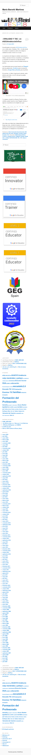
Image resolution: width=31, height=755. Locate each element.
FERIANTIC (23, 392)
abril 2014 (4, 530)
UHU (23, 411)
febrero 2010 (5, 602)
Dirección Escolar (20, 381)
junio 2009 (5, 616)
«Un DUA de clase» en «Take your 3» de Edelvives (15, 423)
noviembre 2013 (6, 536)
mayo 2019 (5, 478)
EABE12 (8, 383)
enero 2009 (5, 625)
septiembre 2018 (6, 490)
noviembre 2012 (6, 550)
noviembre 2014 (6, 523)
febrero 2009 (5, 623)
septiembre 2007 (6, 653)
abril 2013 (4, 543)
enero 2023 (5, 441)
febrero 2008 (5, 644)
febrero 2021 (5, 460)
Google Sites (11, 70)
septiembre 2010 (6, 590)
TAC (19, 138)
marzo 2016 (5, 510)
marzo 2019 (5, 481)
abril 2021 (4, 457)
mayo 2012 (5, 557)
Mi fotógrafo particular (8, 729)
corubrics (4, 136)
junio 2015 (5, 516)
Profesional (10, 28)
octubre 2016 (5, 507)
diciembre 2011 (6, 566)
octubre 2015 (5, 514)
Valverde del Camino (9, 413)
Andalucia (22, 375)
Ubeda (20, 411)
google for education (12, 405)
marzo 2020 (5, 467)
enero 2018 (5, 502)
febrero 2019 (5, 483)
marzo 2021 (5, 459)
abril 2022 (4, 446)
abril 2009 (4, 620)
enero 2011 (5, 583)
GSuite (24, 133)
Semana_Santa (22, 409)
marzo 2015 (5, 521)
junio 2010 (5, 595)
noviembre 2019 (6, 472)
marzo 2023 (5, 438)
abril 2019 (4, 479)
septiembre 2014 (6, 524)
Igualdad (5, 407)
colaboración (5, 380)
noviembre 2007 (6, 649)
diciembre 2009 (6, 606)
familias (17, 392)
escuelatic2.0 (19, 386)
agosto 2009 (5, 613)
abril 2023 (4, 436)
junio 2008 (5, 637)
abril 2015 (4, 519)
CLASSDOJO (26, 378)
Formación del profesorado (17, 132)
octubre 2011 (5, 569)
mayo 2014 (5, 528)
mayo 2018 (5, 495)
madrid (15, 407)
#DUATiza (8, 375)
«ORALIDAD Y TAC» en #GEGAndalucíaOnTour (12, 40)
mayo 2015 (5, 517)
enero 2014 (5, 533)
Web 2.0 (12, 415)
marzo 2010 (5, 601)
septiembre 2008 (6, 632)
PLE (8, 135)
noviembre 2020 (6, 465)
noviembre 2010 (6, 587)
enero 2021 (5, 462)
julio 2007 (4, 656)
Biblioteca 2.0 (5, 735)
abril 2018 (4, 497)
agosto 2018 (5, 491)
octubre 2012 (5, 552)
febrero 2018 (5, 500)
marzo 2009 (5, 621)
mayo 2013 (5, 542)
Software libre (6, 411)
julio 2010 (4, 594)
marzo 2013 (5, 545)
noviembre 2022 (6, 443)
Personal (4, 740)
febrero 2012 (5, 563)
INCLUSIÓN (10, 407)
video (22, 413)
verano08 (18, 413)
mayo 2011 (5, 576)
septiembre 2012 (6, 554)
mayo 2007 (5, 660)
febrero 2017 (5, 505)
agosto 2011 (5, 573)
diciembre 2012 (6, 549)
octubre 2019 (5, 474)
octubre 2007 (5, 651)
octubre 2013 (5, 538)
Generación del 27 (7, 738)
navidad (19, 407)
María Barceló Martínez (13, 9)
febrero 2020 (5, 469)
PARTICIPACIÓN (13, 138)
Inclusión (4, 135)
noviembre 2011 (6, 568)
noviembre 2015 (6, 512)
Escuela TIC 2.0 (8, 389)
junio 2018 (5, 493)
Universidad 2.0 (6, 742)
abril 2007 (4, 661)
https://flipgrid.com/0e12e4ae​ (11, 119)
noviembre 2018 (6, 486)
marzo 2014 (5, 531)
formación (5, 395)
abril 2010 (4, 599)
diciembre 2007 (6, 647)
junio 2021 (5, 453)
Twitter (16, 411)
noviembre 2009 (6, 608)
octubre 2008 (5, 630)
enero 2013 (5, 547)
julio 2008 (4, 635)
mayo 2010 (5, 597)
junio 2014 (5, 526)
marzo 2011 (5, 580)
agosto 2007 (5, 654)
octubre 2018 (5, 488)
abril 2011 (4, 578)
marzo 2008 (5, 642)
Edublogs (4, 737)
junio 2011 (5, 575)
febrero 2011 (5, 582)
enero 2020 (5, 471)
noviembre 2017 (6, 504)
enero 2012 (5, 564)
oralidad (7, 138)
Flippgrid (25, 66)
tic (13, 411)
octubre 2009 (5, 609)
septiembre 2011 (6, 571)
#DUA (3, 375)
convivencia (11, 380)
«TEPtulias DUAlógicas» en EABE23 (11, 425)
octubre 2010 (5, 589)
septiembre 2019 (6, 476)
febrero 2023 (5, 439)
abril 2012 (4, 559)
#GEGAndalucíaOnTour (21, 47)
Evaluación (18, 389)
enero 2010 (5, 604)
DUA (10, 132)
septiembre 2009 (6, 611)
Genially (18, 70)
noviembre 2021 (6, 448)
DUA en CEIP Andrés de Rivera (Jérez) (12, 428)
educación (15, 383)
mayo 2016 (5, 509)
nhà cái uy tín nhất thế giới (9, 367)
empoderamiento (11, 136)
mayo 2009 (5, 618)
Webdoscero (5, 745)
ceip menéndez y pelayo (12, 378)
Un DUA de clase (6, 426)
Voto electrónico (6, 415)
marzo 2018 (5, 498)
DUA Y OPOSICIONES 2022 (19, 363)
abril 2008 (4, 641)
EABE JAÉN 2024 (19, 360)
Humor (24, 405)
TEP (21, 138)
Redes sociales (15, 409)
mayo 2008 (5, 639)
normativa (24, 407)
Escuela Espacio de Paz (7, 386)
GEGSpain (16, 133)
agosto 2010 (5, 592)
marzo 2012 (5, 561)
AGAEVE (14, 375)
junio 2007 (5, 658)
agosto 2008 (5, 634)
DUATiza (17, 361)
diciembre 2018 (6, 484)
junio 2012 (5, 556)
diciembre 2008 (6, 627)
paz (3, 409)
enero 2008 (5, 646)
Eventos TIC (7, 392)
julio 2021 (4, 452)
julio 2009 (4, 615)
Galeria (16, 28)
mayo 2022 (5, 445)
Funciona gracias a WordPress (15, 752)
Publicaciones (8, 409)
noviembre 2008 (6, 628)
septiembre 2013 (6, 540)
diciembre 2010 (6, 585)
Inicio (4, 28)
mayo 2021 (5, 455)
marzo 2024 (5, 434)
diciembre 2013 (6, 535)
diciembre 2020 (6, 464)
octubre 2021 (5, 450)
